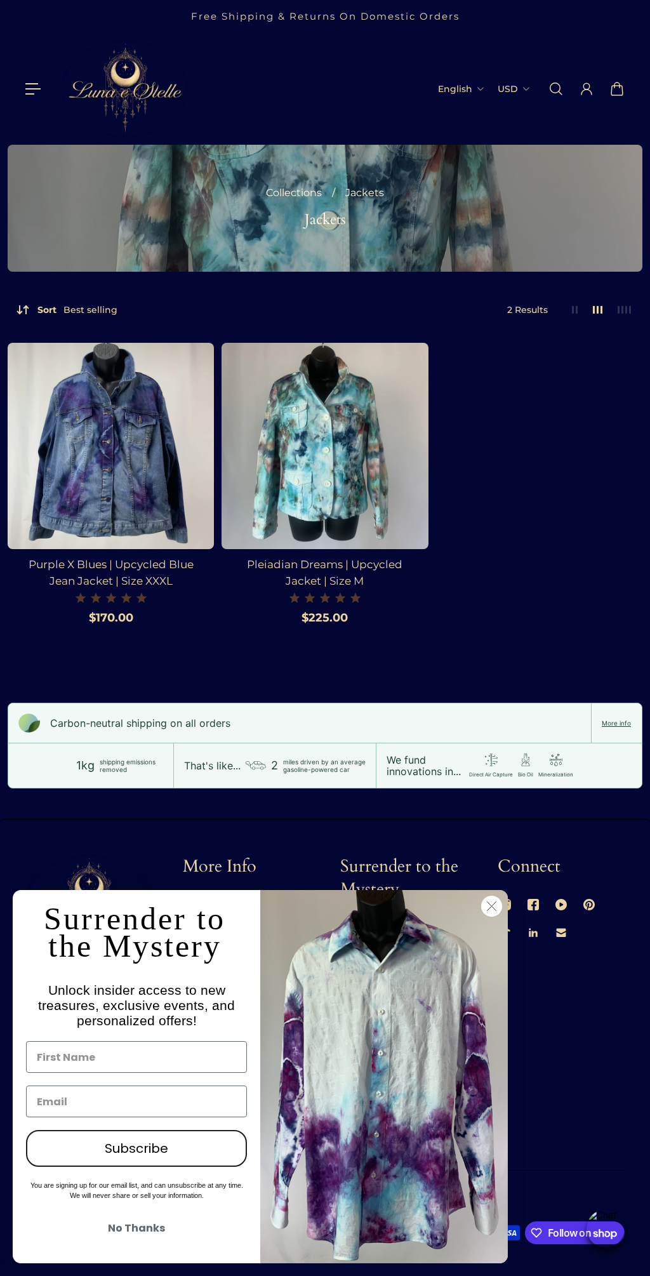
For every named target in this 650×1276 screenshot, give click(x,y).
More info (616, 723)
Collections (295, 193)
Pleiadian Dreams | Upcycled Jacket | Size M (324, 572)
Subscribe (136, 1148)
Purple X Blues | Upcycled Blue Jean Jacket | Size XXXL (111, 572)
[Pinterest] (589, 905)
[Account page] (586, 89)
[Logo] (125, 89)
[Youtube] (561, 905)
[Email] (561, 933)
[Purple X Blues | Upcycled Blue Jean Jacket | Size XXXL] (111, 446)
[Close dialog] (492, 906)
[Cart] (617, 89)
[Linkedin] (533, 933)
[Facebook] (533, 905)
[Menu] (33, 89)
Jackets (364, 193)
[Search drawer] (556, 89)
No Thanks (136, 1228)
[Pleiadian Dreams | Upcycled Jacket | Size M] (325, 446)
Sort (77, 310)
